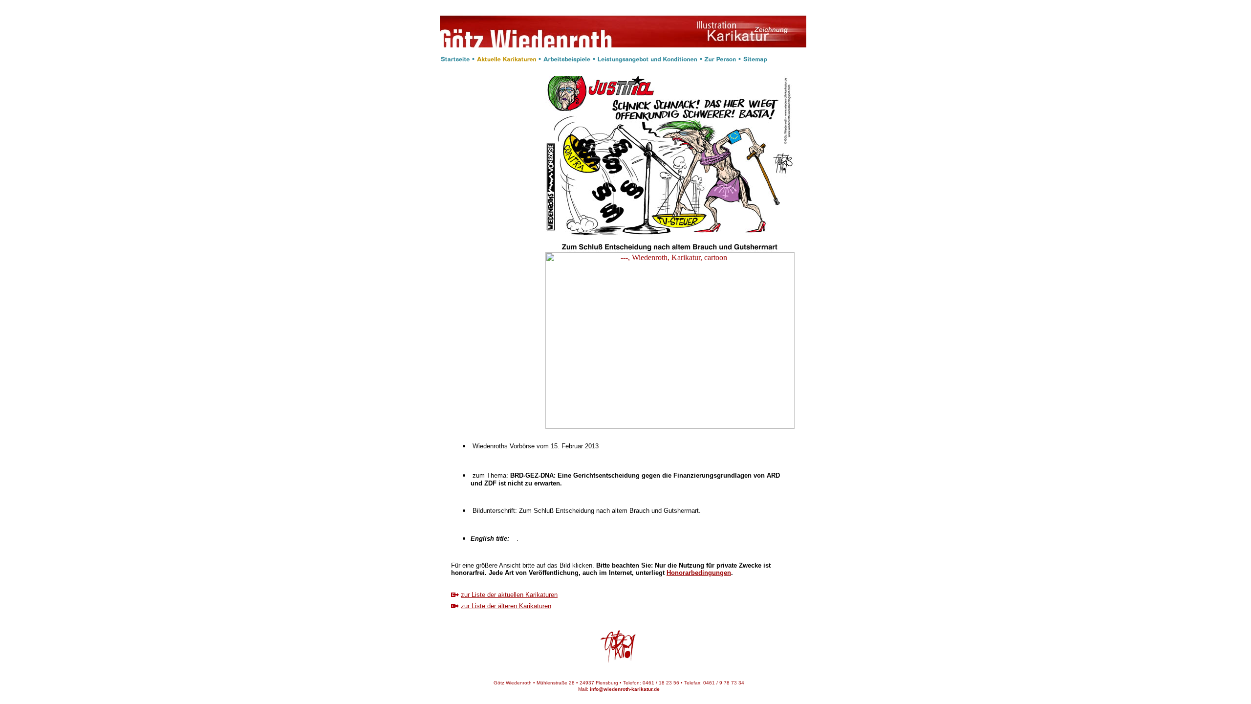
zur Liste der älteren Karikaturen (506, 606)
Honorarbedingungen (699, 572)
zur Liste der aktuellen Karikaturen (509, 594)
